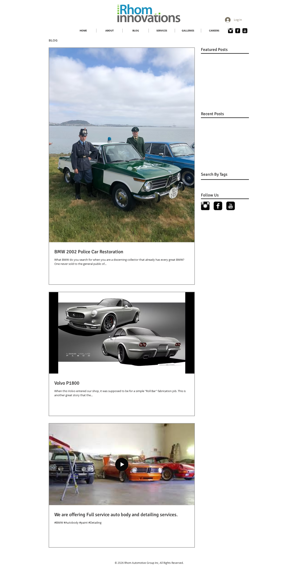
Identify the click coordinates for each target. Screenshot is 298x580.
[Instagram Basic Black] (230, 30)
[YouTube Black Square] (244, 30)
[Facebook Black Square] (218, 205)
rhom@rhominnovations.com (152, 566)
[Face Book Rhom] (237, 30)
